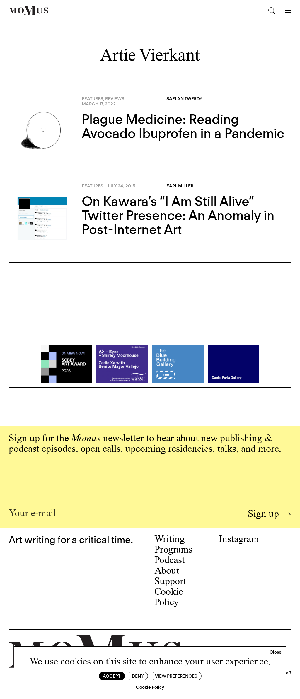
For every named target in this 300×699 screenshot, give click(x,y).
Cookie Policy (150, 687)
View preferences (176, 676)
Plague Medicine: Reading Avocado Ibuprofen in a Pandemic (183, 126)
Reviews (114, 98)
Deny (138, 676)
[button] (275, 652)
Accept (111, 676)
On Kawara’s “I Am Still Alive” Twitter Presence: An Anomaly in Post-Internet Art (178, 215)
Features (92, 98)
